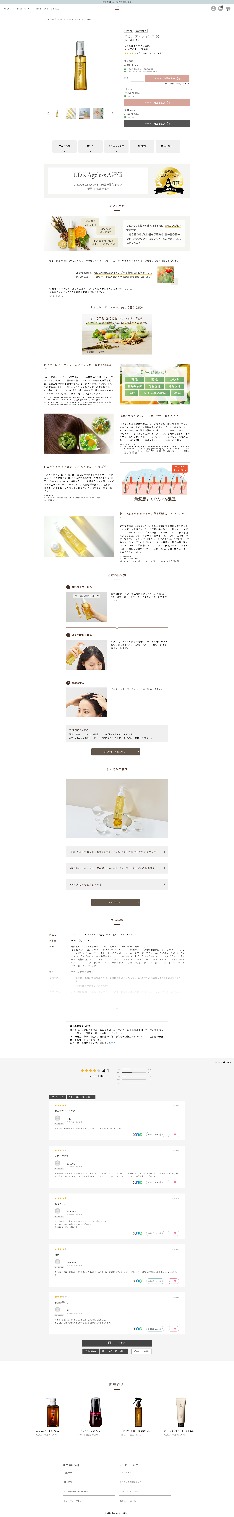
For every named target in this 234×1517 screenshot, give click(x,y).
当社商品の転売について (131, 1482)
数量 (126, 78)
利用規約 (68, 1482)
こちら (112, 1043)
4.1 (105, 1071)
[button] (57, 113)
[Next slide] (112, 113)
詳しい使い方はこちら (114, 751)
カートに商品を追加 (165, 78)
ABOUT (7, 9)
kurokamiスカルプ (25, 8)
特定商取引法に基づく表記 (76, 1491)
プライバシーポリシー (74, 1500)
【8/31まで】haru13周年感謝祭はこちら (117, 2)
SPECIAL (55, 8)
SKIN (46, 8)
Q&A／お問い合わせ (129, 1491)
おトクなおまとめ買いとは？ (176, 83)
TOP (45, 19)
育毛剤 (60, 19)
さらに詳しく (114, 902)
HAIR (38, 8)
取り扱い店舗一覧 (128, 1500)
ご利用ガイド (126, 1472)
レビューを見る (156, 53)
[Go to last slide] (48, 113)
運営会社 (68, 1472)
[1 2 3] (137, 78)
